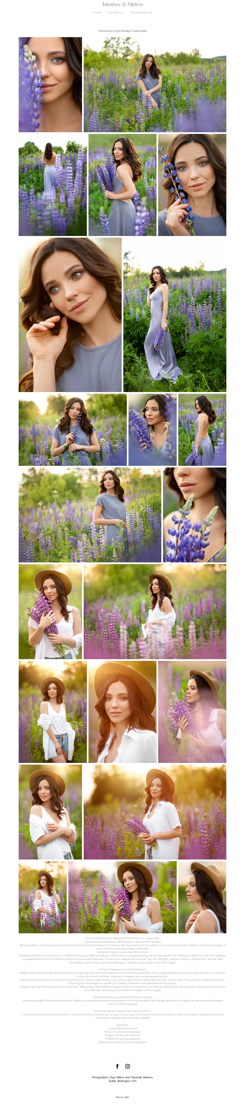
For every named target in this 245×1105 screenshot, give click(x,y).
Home (97, 12)
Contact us (115, 12)
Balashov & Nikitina (122, 4)
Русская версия (141, 12)
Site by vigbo (122, 1097)
